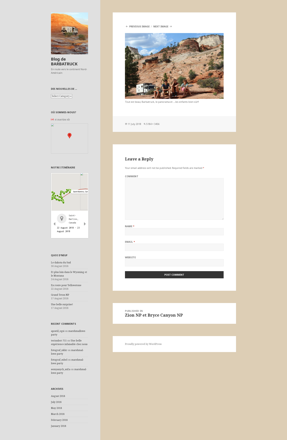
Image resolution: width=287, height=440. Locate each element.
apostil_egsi (57, 331)
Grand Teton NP (60, 294)
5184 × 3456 (152, 124)
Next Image (160, 26)
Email (130, 241)
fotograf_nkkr (59, 350)
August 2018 (58, 396)
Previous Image (139, 26)
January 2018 (58, 426)
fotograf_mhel (59, 359)
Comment (131, 176)
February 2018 (59, 420)
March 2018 (57, 414)
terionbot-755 (59, 340)
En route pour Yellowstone (66, 285)
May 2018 (56, 408)
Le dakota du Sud (61, 262)
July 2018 (56, 402)
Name (130, 226)
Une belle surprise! (62, 304)
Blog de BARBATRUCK (64, 61)
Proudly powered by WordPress (143, 344)
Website (130, 257)
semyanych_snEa (60, 369)
